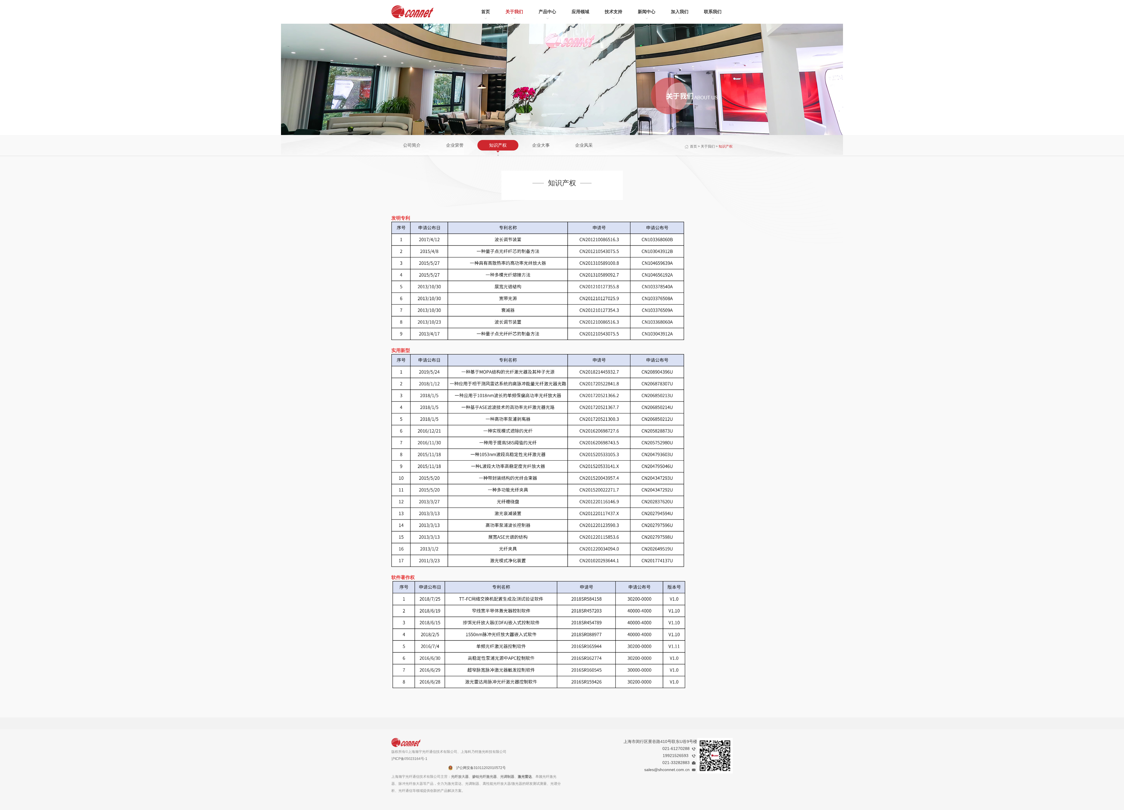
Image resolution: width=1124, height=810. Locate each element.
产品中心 (547, 11)
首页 (485, 11)
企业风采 (584, 145)
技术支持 (613, 11)
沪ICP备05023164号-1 (409, 759)
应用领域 (580, 11)
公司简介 (412, 145)
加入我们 (679, 11)
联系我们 (713, 11)
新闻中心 (646, 11)
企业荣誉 (455, 145)
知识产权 (498, 145)
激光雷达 (525, 777)
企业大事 (541, 145)
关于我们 (514, 11)
